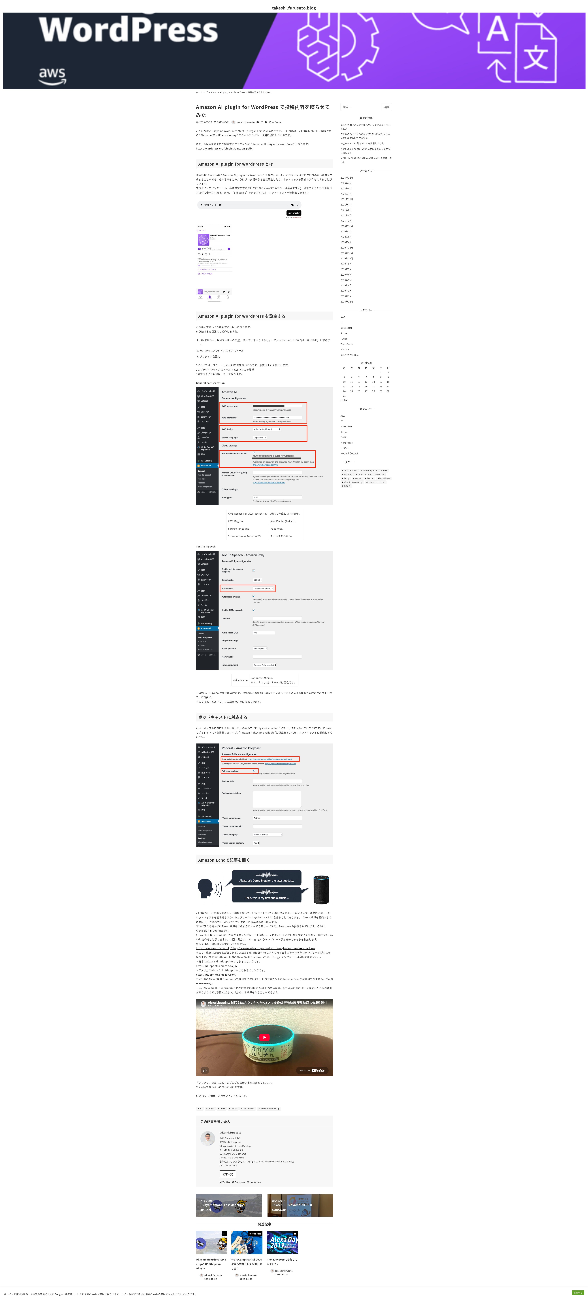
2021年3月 (346, 220)
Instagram (255, 1182)
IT (262, 122)
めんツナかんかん (350, 354)
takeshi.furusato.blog (294, 8)
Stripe (344, 333)
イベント (345, 349)
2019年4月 (346, 285)
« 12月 (344, 400)
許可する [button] (578, 1292)
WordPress (275, 122)
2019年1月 (346, 296)
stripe (358, 478)
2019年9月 (346, 263)
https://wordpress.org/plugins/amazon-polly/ (224, 148)
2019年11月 (347, 253)
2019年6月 (346, 274)
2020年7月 (346, 231)
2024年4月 (346, 188)
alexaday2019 (370, 470)
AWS (222, 1108)
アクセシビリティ (376, 482)
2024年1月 (346, 193)
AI (200, 1108)
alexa (211, 1108)
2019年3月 (346, 290)
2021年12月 (347, 199)
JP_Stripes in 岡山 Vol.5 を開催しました (362, 143)
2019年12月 (347, 247)
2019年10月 (347, 258)
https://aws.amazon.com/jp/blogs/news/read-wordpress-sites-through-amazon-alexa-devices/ (255, 948)
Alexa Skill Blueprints (209, 930)
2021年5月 (346, 215)
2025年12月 (347, 177)
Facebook (240, 1182)
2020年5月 (346, 236)
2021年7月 (346, 204)
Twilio (344, 338)
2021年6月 (346, 209)
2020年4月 (346, 242)
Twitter (226, 1182)
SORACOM (346, 327)
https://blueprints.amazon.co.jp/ (216, 966)
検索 (386, 107)
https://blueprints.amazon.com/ (216, 974)
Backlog (348, 474)
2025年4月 (346, 183)
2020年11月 (347, 226)
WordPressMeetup (270, 1108)
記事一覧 (228, 1174)
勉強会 (347, 486)
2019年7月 (346, 269)
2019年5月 (346, 280)
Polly (234, 1108)
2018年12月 (347, 301)
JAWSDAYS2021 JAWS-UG (371, 474)
